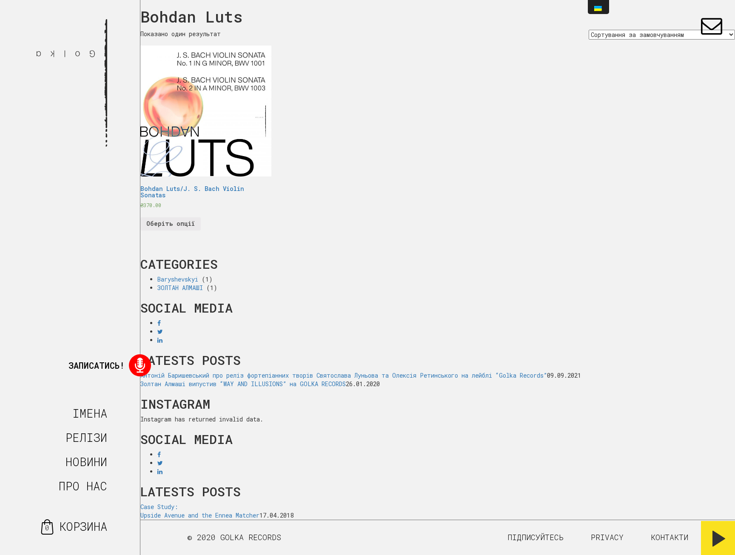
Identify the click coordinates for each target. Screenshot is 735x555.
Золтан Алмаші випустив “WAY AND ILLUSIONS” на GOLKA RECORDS (243, 384)
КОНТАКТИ (669, 537)
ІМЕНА (89, 413)
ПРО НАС (83, 485)
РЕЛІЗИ (86, 437)
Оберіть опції (170, 223)
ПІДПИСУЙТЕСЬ (535, 537)
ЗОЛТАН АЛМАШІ (180, 288)
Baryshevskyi (177, 279)
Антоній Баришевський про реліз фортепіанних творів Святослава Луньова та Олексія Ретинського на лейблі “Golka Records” (343, 375)
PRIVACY (607, 537)
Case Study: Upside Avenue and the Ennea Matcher (199, 511)
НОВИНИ (86, 461)
